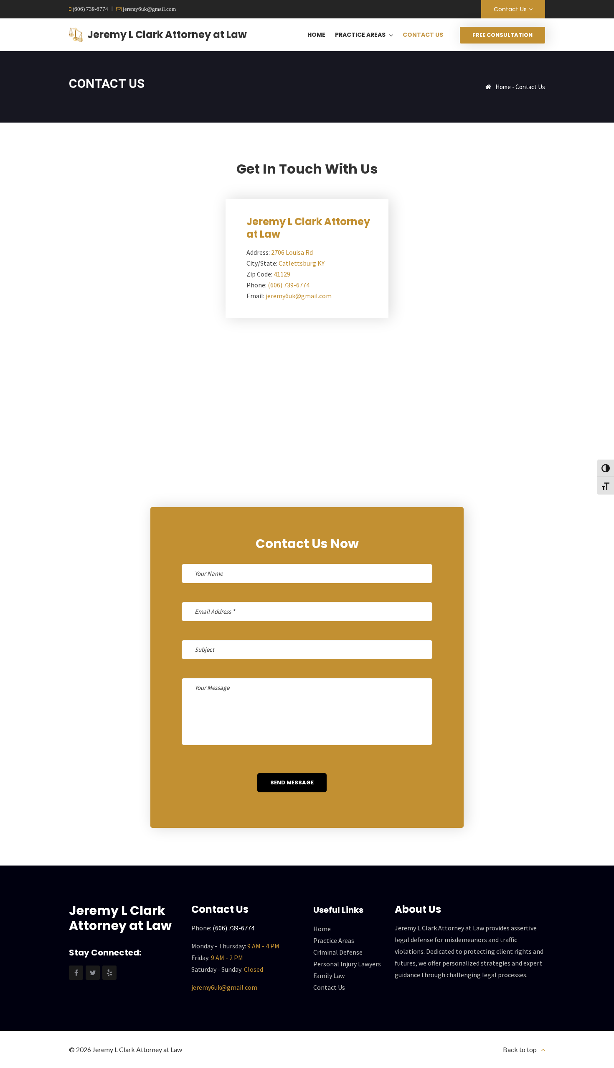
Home (503, 87)
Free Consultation (502, 35)
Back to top (520, 1049)
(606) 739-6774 (89, 9)
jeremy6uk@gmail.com (149, 9)
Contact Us (510, 9)
